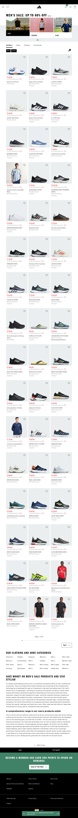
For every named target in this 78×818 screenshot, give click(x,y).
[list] (39, 45)
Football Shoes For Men (43, 661)
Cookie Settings (11, 798)
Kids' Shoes (10, 664)
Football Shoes (20, 657)
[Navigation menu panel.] (3, 7)
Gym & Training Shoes (20, 665)
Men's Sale (65, 657)
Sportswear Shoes (21, 669)
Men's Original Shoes (44, 665)
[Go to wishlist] (7, 7)
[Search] (70, 7)
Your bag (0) (56, 750)
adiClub (30, 788)
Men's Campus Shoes (54, 657)
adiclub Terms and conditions (15, 783)
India (41, 810)
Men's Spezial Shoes (55, 665)
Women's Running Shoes (43, 657)
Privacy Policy (32, 798)
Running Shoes (9, 669)
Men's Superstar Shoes (54, 661)
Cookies (8, 803)
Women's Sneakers (32, 665)
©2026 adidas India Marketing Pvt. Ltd (39, 815)
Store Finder (54, 779)
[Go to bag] (75, 7)
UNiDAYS (9, 788)
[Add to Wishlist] (24, 57)
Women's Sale (67, 661)
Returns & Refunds (34, 783)
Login (20, 750)
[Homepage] (39, 7)
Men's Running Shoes (31, 669)
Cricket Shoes (21, 661)
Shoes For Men (9, 657)
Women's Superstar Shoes (65, 669)
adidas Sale (55, 668)
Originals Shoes (32, 657)
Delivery (8, 779)
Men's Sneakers (32, 661)
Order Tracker (32, 779)
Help (51, 783)
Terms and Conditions (56, 798)
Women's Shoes (9, 661)
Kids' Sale (65, 664)
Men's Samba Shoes (44, 669)
